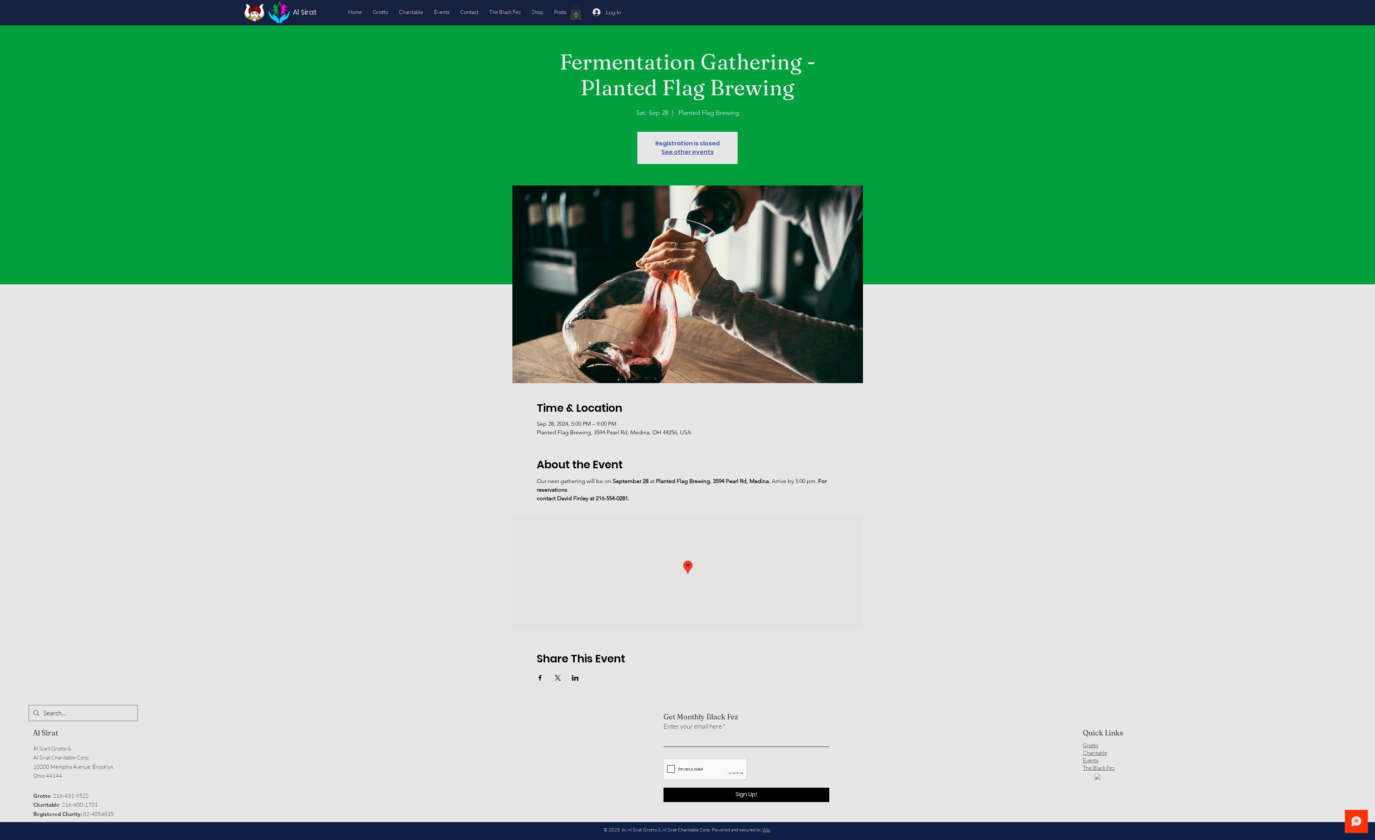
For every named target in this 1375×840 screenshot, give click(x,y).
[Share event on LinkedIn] (575, 678)
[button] (576, 12)
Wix (766, 829)
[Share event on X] (557, 678)
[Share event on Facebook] (540, 678)
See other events (687, 152)
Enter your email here (693, 726)
